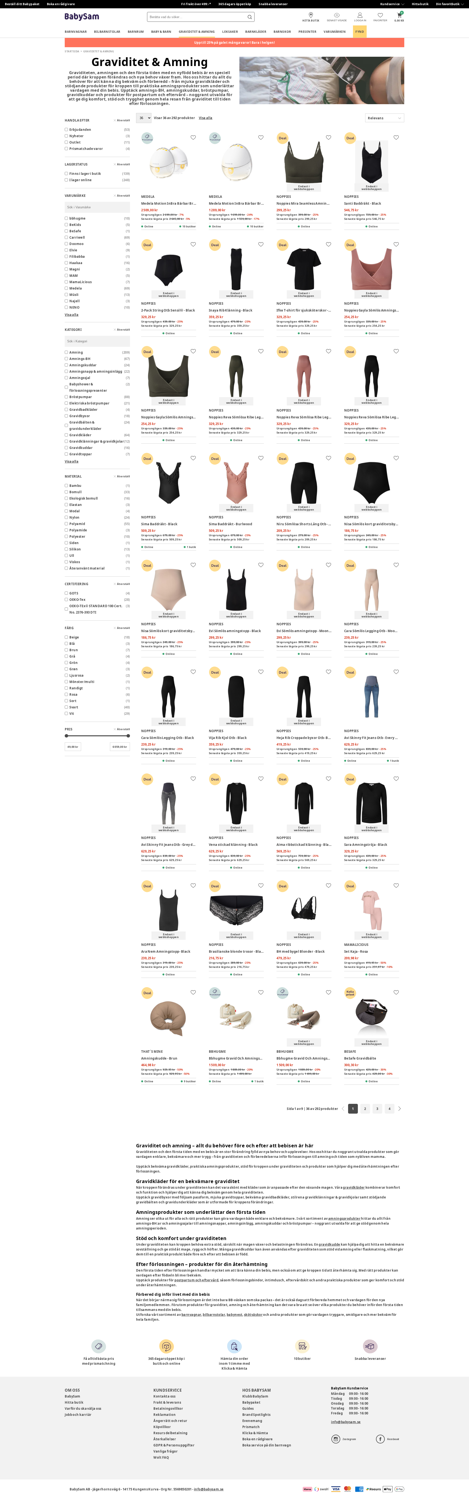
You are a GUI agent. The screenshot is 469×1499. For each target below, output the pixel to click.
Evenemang (252, 1421)
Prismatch (251, 1427)
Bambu (75, 485)
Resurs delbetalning (170, 1433)
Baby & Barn (161, 32)
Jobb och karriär (78, 1414)
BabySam (72, 1396)
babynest (234, 1314)
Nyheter (76, 136)
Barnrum (136, 32)
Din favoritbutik (447, 4)
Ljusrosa (76, 675)
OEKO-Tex (77, 599)
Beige (74, 637)
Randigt (76, 688)
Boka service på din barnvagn (266, 1445)
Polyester (77, 536)
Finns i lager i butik (85, 173)
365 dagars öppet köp (234, 4)
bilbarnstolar (214, 1314)
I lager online (80, 180)
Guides (248, 1408)
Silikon (75, 549)
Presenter (307, 32)
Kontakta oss (164, 1396)
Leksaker (230, 32)
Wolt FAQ (161, 1457)
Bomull (75, 492)
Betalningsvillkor (168, 1408)
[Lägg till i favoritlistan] (193, 137)
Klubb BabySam (255, 1396)
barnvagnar (191, 1314)
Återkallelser (164, 1439)
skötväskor (253, 1314)
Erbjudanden (80, 129)
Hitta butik (420, 4)
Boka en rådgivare (61, 4)
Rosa (73, 694)
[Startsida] (82, 17)
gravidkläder (354, 1187)
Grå (72, 656)
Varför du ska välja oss (83, 1408)
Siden (74, 543)
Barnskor (282, 32)
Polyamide (78, 530)
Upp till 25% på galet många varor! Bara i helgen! (234, 42)
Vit (71, 713)
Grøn (73, 669)
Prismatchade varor (86, 148)
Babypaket (251, 1402)
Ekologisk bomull (83, 498)
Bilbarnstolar (107, 32)
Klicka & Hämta (255, 1433)
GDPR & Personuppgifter (173, 1445)
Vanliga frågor (165, 1451)
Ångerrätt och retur (170, 1421)
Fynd (359, 32)
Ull (71, 555)
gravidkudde (329, 1244)
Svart (73, 707)
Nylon (74, 517)
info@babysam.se (346, 1422)
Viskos (74, 562)
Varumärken (335, 32)
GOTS (73, 593)
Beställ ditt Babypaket (22, 4)
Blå (72, 643)
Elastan (75, 505)
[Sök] (249, 17)
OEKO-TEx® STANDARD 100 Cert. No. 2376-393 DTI (96, 609)
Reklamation (164, 1414)
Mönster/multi (82, 682)
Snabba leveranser (273, 4)
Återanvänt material (87, 568)
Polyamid (77, 524)
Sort (72, 701)
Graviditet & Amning (197, 32)
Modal (74, 511)
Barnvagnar (76, 32)
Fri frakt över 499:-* (196, 4)
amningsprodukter (344, 1218)
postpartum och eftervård (196, 1280)
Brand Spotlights (256, 1414)
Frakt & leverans (167, 1402)
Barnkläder (255, 32)
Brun (73, 650)
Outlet (75, 142)
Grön (73, 662)
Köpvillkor (162, 1427)
